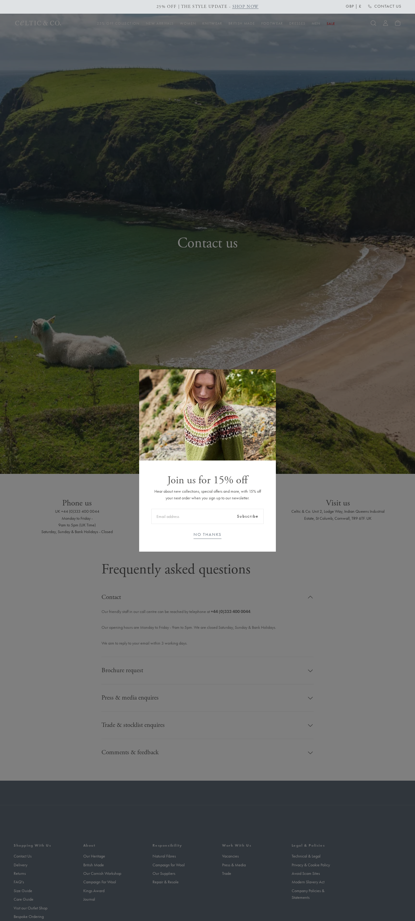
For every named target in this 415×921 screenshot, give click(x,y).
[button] (354, 6)
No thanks (207, 534)
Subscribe (248, 516)
